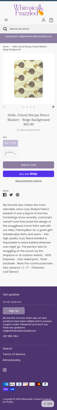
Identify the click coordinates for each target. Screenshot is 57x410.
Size (5, 137)
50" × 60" (10, 143)
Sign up (14, 311)
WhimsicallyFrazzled (30, 130)
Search (7, 348)
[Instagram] (4, 370)
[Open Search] (4, 29)
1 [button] (23, 107)
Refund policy (12, 360)
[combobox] (10, 153)
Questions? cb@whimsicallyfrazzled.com (28, 36)
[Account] (43, 19)
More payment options (28, 181)
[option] (28, 36)
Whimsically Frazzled (31, 399)
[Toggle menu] (6, 20)
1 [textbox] (5, 154)
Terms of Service (14, 354)
